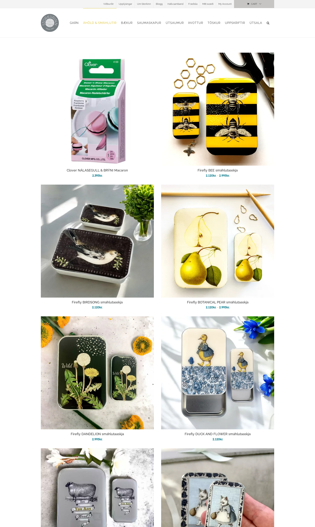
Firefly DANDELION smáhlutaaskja (97, 434)
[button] (268, 23)
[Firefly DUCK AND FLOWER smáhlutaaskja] (217, 319)
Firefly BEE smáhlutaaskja (218, 170)
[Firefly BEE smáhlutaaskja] (217, 55)
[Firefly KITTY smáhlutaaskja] (217, 451)
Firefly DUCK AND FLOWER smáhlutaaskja (218, 434)
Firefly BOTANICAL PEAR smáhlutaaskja (217, 302)
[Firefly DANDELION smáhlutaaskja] (97, 319)
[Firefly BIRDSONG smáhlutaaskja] (97, 187)
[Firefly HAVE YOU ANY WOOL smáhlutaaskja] (97, 451)
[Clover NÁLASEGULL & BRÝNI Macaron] (97, 55)
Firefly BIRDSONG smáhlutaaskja (97, 302)
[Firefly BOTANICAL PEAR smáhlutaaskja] (217, 187)
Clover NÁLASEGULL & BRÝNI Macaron (97, 170)
